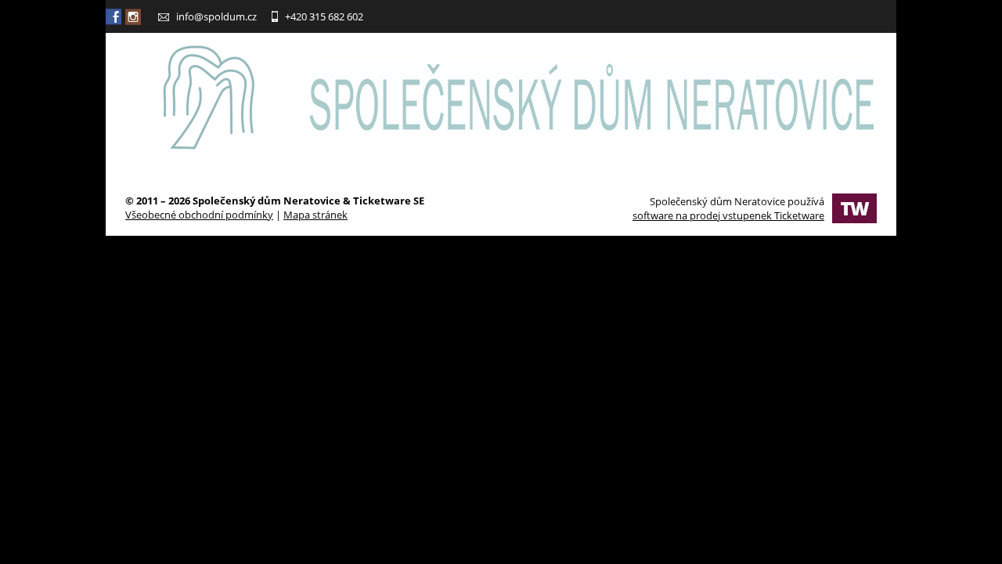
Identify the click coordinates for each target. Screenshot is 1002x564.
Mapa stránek (315, 215)
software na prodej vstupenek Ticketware (728, 215)
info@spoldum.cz (216, 16)
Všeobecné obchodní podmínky (199, 215)
